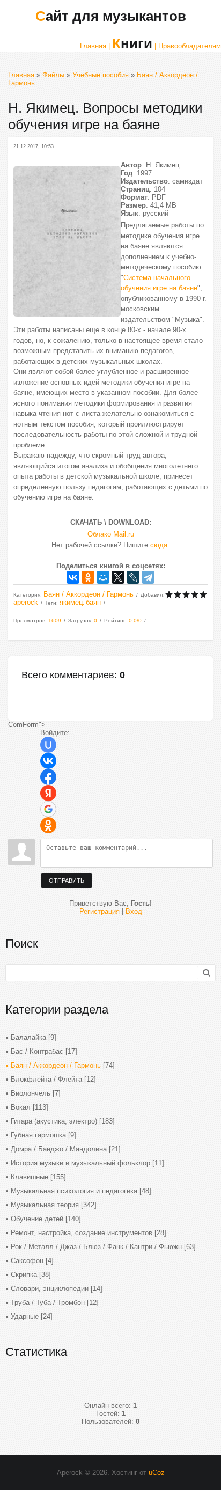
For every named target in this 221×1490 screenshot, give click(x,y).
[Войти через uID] (48, 745)
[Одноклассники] (88, 577)
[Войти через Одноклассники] (48, 825)
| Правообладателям (187, 46)
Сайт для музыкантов (110, 16)
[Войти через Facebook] (48, 777)
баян (93, 602)
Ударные (25, 1316)
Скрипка (24, 1275)
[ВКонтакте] (73, 577)
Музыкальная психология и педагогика (74, 1191)
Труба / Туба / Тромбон (48, 1302)
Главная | (95, 46)
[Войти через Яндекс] (48, 793)
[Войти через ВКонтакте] (48, 761)
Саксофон (27, 1261)
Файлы (53, 75)
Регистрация (99, 911)
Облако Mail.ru (110, 534)
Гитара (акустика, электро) (54, 1121)
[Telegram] (148, 577)
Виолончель (30, 1093)
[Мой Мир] (103, 577)
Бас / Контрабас (37, 1051)
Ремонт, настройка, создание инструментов (81, 1233)
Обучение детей (37, 1219)
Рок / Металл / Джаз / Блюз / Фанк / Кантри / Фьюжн (96, 1247)
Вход (134, 911)
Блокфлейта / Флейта (46, 1079)
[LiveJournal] (133, 577)
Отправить (66, 880)
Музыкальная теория (45, 1205)
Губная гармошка (38, 1135)
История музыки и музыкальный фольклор (80, 1163)
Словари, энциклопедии (50, 1289)
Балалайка (28, 1037)
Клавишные (29, 1177)
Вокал (21, 1107)
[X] (118, 577)
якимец (71, 602)
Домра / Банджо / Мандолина (59, 1149)
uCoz (157, 1473)
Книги (132, 43)
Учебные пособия (100, 75)
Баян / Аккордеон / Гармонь (88, 594)
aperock (25, 602)
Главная (21, 75)
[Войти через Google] (48, 809)
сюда (158, 545)
